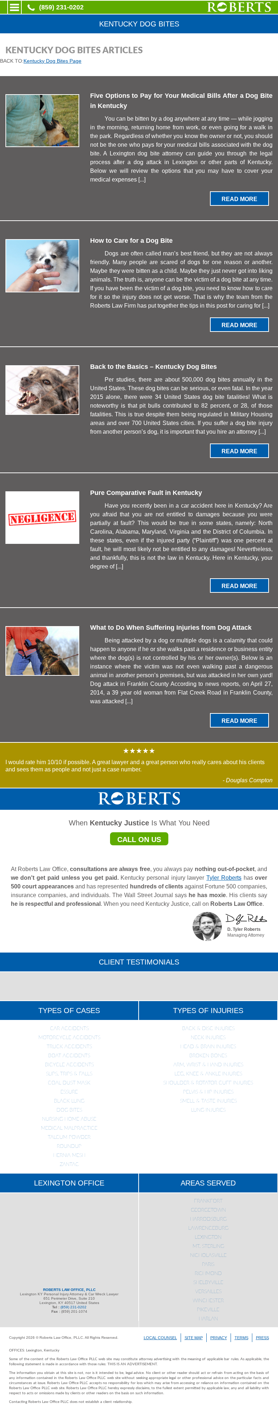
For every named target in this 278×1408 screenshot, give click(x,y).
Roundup (69, 1146)
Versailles (208, 1291)
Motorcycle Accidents (69, 1037)
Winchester (208, 1300)
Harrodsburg (208, 1219)
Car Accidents (69, 1028)
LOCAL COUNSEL (160, 1338)
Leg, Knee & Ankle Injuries (208, 1073)
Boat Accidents (69, 1055)
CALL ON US (139, 839)
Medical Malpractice (69, 1128)
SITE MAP (194, 1338)
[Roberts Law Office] (239, 10)
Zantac (69, 1164)
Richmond (208, 1273)
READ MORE (239, 199)
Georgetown (208, 1210)
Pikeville (208, 1309)
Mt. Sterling (208, 1246)
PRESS (262, 1338)
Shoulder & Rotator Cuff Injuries (208, 1083)
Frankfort (208, 1201)
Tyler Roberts (223, 878)
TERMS (241, 1338)
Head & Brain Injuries (208, 1046)
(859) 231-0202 (61, 7)
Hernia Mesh (69, 1155)
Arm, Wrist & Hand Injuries (208, 1064)
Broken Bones (208, 1055)
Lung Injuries (208, 1110)
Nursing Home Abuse (69, 1119)
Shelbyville (208, 1282)
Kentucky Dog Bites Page (52, 61)
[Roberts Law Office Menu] (14, 7)
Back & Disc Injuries (208, 1028)
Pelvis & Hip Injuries (208, 1092)
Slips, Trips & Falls (69, 1073)
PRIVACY (218, 1338)
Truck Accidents (69, 1046)
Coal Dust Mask (69, 1083)
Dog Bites (69, 1110)
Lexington (208, 1237)
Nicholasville (208, 1255)
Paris (208, 1264)
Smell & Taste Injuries (208, 1101)
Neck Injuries (208, 1037)
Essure (69, 1092)
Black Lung (69, 1101)
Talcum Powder (69, 1137)
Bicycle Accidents (69, 1064)
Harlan (208, 1318)
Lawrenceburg (208, 1228)
